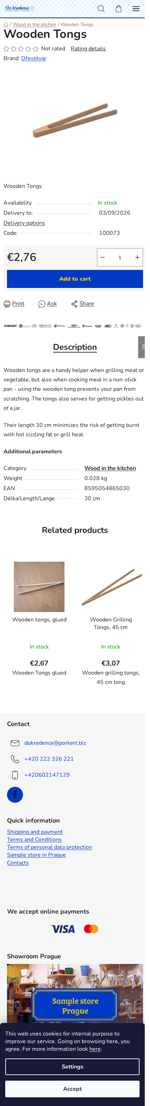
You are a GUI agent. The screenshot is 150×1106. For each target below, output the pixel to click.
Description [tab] (75, 347)
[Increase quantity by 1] (137, 257)
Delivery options (24, 223)
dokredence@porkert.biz (55, 743)
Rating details (88, 48)
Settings (72, 1067)
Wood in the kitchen (110, 468)
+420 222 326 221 (49, 759)
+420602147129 (47, 775)
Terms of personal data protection (49, 847)
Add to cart (75, 279)
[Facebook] (15, 795)
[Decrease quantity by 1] (102, 257)
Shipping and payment (35, 832)
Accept (72, 1089)
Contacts (18, 863)
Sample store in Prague (36, 855)
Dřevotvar (33, 58)
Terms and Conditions (34, 839)
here (95, 1049)
